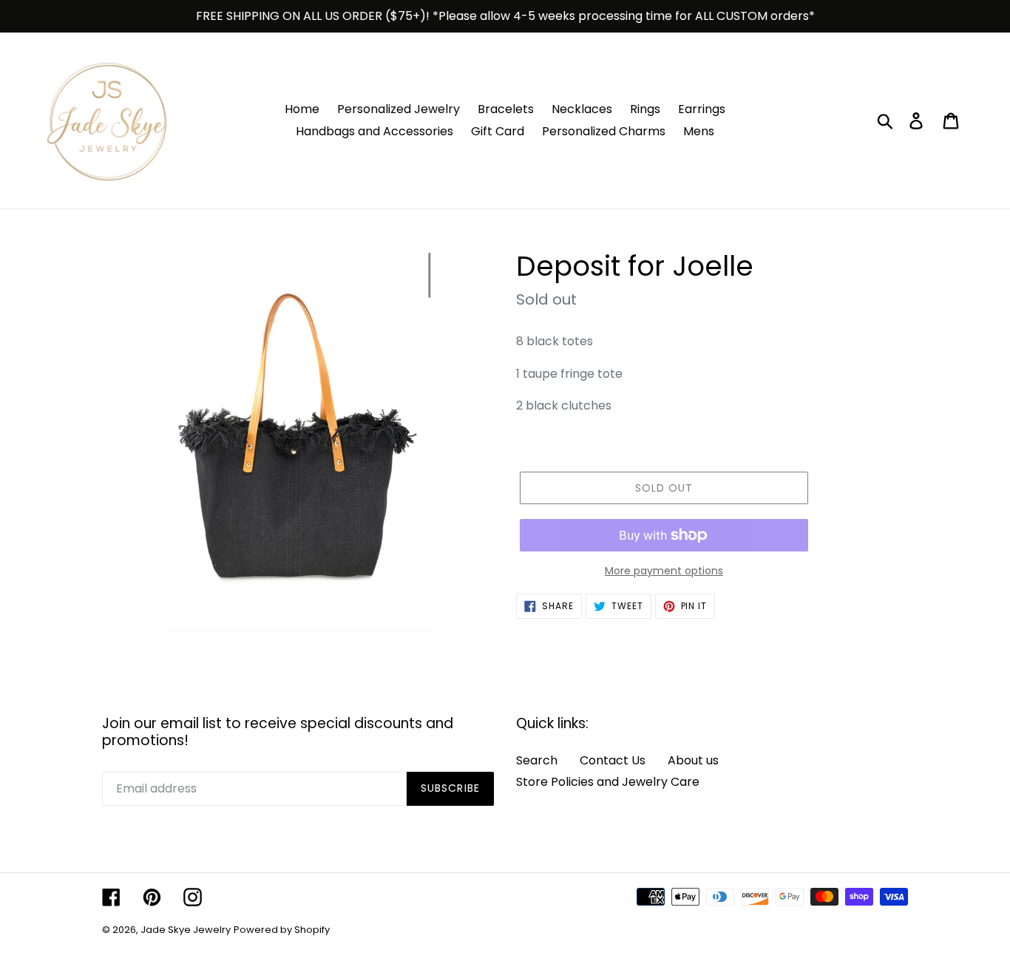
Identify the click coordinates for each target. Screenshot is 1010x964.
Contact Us (612, 760)
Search (536, 760)
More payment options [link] (664, 570)
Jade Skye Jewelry (185, 930)
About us (693, 760)
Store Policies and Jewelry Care (607, 781)
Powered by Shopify (282, 930)
